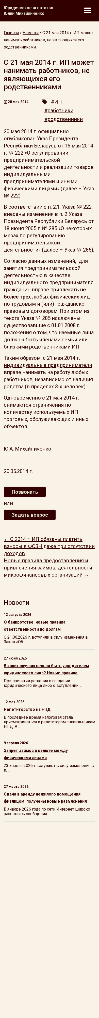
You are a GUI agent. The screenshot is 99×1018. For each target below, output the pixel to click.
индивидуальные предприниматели (48, 365)
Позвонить (25, 492)
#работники (58, 110)
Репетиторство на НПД (27, 709)
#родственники (63, 119)
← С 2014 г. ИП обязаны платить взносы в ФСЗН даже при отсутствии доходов (49, 546)
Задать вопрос (30, 515)
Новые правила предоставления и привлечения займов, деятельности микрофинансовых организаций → (48, 567)
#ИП (56, 102)
